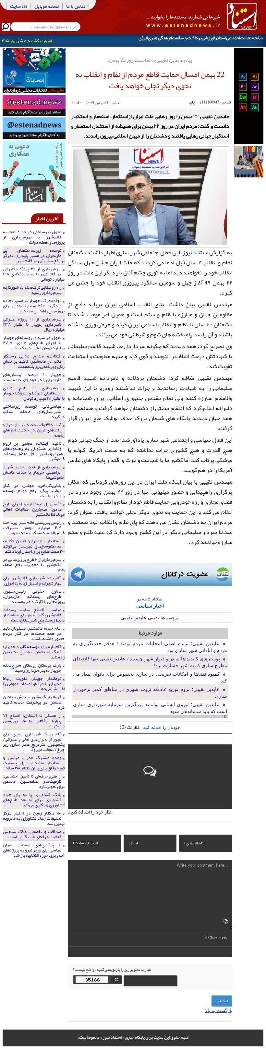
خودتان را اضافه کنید (161, 727)
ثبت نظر (222, 1001)
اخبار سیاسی (150, 605)
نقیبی (153, 617)
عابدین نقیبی (134, 617)
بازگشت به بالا (218, 1010)
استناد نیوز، (194, 252)
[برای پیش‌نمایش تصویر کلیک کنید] (150, 196)
